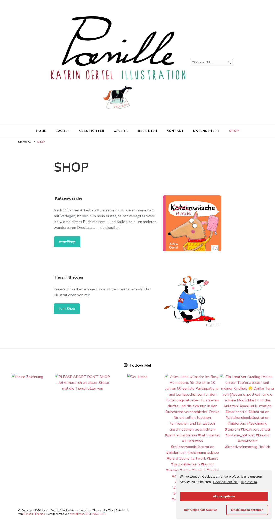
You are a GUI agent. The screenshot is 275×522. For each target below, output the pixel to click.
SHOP (234, 131)
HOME (41, 131)
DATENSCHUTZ (206, 131)
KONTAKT (175, 131)
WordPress (77, 514)
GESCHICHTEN (91, 131)
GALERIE (121, 131)
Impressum (249, 482)
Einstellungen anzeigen (247, 509)
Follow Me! (140, 365)
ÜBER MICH (147, 131)
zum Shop (67, 241)
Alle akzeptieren (224, 496)
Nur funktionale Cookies (200, 509)
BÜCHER (63, 131)
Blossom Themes (34, 514)
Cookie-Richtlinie (225, 482)
